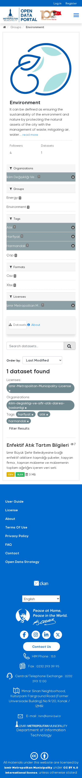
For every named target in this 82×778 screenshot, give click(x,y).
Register (71, 3)
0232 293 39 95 (47, 666)
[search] (69, 346)
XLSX (20, 474)
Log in (57, 3)
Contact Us (41, 646)
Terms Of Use (16, 527)
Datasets (19, 325)
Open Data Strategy (22, 561)
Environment (35, 27)
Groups (16, 27)
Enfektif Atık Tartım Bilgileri (38, 445)
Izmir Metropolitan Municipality (28, 767)
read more (30, 135)
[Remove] (10, 390)
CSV (10, 474)
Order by (13, 360)
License (11, 510)
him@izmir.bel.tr (49, 716)
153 (53, 656)
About (35, 325)
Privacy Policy (17, 536)
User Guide (14, 501)
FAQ (8, 544)
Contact (12, 553)
